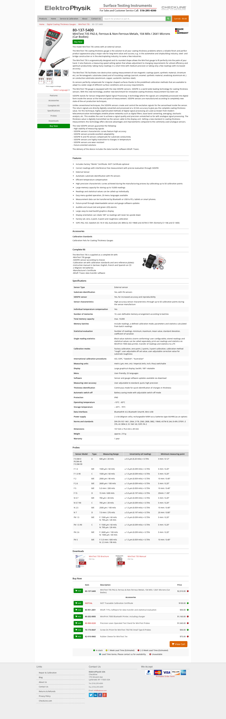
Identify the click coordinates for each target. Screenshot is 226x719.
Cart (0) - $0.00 (180, 18)
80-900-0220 (90, 623)
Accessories (54, 100)
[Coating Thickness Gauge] (42, 73)
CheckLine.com (45, 701)
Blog (41, 677)
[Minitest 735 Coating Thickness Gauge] (53, 48)
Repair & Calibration (48, 672)
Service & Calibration (69, 18)
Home (53, 18)
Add (79, 590)
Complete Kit (54, 105)
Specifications (53, 110)
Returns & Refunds (47, 691)
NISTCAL (88, 603)
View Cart (179, 644)
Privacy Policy (44, 696)
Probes (53, 115)
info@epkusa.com (100, 690)
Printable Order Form (165, 676)
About (84, 18)
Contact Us (96, 18)
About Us (43, 682)
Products (43, 18)
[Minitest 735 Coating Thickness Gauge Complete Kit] (165, 261)
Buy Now (54, 126)
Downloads (54, 121)
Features (54, 95)
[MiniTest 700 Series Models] (50, 80)
